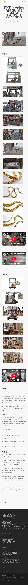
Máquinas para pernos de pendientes (9, 553)
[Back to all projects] (14, 22)
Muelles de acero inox (6, 569)
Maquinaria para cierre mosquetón (9, 551)
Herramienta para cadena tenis (8, 537)
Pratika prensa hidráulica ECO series (9, 550)
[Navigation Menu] (25, 2)
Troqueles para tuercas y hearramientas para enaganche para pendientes (13, 525)
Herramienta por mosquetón (8, 514)
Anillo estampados (6, 522)
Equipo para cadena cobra (7, 539)
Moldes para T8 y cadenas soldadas (9, 542)
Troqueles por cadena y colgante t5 (9, 541)
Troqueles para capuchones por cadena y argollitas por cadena (13, 527)
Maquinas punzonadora (7, 520)
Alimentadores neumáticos (7, 571)
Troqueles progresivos (6, 523)
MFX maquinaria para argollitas (8, 555)
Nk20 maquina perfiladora (7, 554)
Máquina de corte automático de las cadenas (11, 562)
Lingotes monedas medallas (7, 516)
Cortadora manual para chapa (8, 561)
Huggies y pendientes (6, 521)
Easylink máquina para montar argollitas (10, 552)
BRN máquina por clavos (7, 558)
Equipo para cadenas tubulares (8, 540)
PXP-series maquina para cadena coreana (10, 560)
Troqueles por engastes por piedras (9, 515)
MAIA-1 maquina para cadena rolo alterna (10, 559)
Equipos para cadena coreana (8, 538)
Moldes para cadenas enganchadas (9, 535)
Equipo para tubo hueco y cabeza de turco (10, 517)
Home (3, 29)
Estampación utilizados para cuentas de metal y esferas (13, 528)
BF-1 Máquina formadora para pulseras (10, 556)
